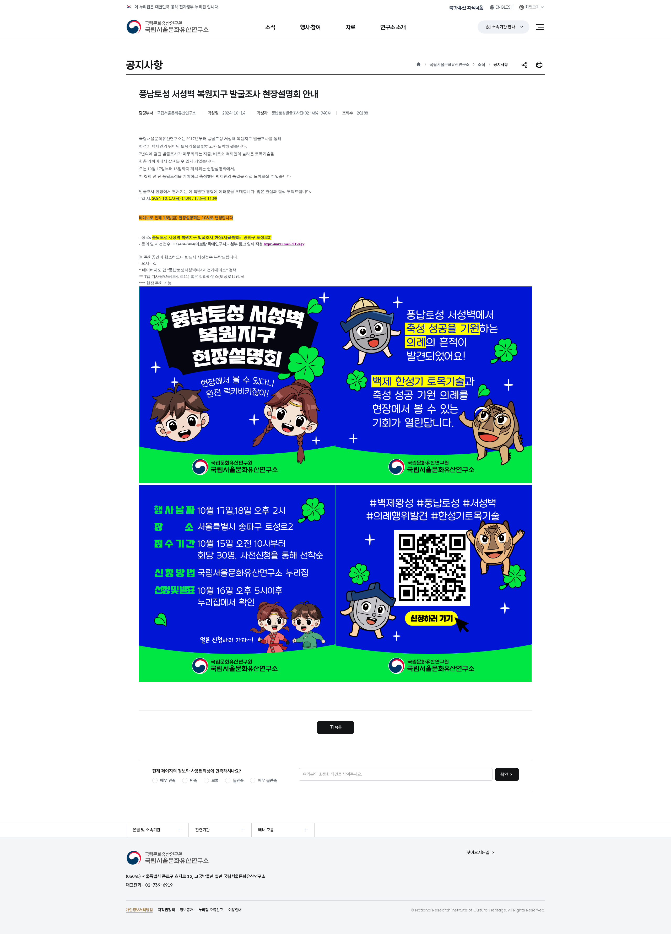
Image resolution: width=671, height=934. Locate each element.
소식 (481, 64)
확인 (504, 774)
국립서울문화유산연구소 (449, 64)
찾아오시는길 (478, 852)
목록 (338, 727)
